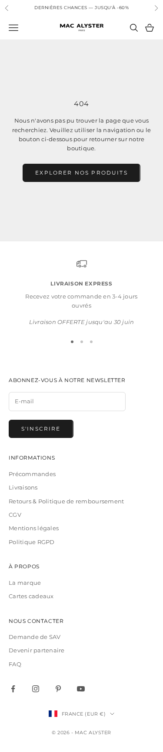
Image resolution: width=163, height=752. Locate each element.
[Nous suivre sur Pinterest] (58, 688)
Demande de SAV (35, 636)
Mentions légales (34, 528)
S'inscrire (41, 428)
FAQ (15, 664)
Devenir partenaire (37, 650)
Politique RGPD (32, 541)
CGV (15, 514)
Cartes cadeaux (31, 596)
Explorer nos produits (81, 172)
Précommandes (32, 473)
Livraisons (23, 487)
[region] (81, 293)
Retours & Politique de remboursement (66, 501)
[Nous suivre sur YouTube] (81, 688)
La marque (25, 582)
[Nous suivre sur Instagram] (35, 688)
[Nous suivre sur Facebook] (13, 688)
